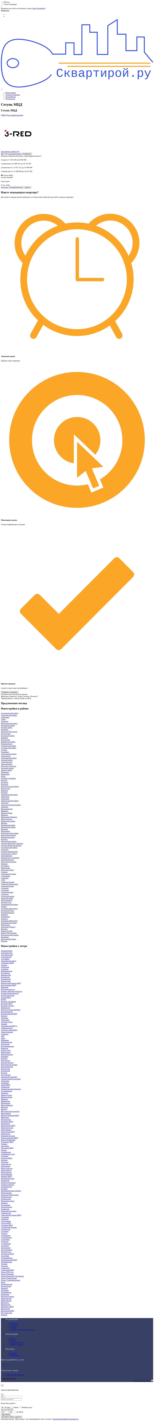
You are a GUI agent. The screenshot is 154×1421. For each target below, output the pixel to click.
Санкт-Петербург (38, 8)
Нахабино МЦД (7, 1122)
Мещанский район (8, 821)
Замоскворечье (6, 764)
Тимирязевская (7, 1258)
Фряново (4, 915)
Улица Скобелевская (9, 1278)
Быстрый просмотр (16, 187)
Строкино (5, 894)
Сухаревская (6, 1244)
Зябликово (5, 772)
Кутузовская (5, 1075)
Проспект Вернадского (10, 1195)
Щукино (4, 929)
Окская (3, 1150)
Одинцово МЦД (7, 1142)
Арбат (3, 719)
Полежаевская (6, 1187)
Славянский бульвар (9, 1227)
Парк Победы (6, 1170)
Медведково (5, 1103)
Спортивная (5, 1235)
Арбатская (5, 967)
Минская (4, 1107)
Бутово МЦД (6, 997)
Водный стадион (7, 1006)
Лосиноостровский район (11, 805)
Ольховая (4, 1156)
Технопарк (5, 1256)
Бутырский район (8, 736)
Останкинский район (9, 848)
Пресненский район (8, 862)
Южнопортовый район (10, 935)
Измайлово (5, 774)
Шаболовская (6, 1301)
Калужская (5, 1044)
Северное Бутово (7, 882)
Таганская (5, 1246)
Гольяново (5, 752)
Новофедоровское (8, 837)
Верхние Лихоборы (8, 1002)
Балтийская (5, 973)
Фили (3, 1282)
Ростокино (5, 866)
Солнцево (5, 888)
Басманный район (8, 725)
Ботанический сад (8, 989)
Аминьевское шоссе (8, 961)
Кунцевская (5, 1071)
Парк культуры (6, 1168)
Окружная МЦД (7, 1148)
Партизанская (6, 1172)
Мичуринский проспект (10, 1111)
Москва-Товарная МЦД (10, 1115)
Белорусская (5, 981)
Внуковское (5, 740)
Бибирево (4, 730)
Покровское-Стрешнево (10, 858)
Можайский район (8, 825)
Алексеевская (6, 957)
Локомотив (5, 1087)
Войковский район (8, 742)
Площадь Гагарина (8, 1183)
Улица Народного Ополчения (12, 1276)
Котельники (5, 1061)
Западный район (7, 768)
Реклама (13, 1328)
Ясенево (4, 941)
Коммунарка (5, 1052)
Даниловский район (8, 754)
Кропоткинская (7, 1067)
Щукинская (5, 1309)
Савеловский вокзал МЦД (11, 1215)
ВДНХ (3, 1000)
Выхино (4, 1016)
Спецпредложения (12, 95)
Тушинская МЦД (7, 1270)
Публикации (10, 99)
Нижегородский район (9, 833)
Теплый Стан (6, 902)
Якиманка (5, 937)
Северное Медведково (9, 884)
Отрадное (4, 850)
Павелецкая (5, 1166)
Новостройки (10, 93)
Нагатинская (6, 1120)
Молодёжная (6, 1113)
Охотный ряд (6, 1164)
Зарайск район (6, 770)
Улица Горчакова (7, 1274)
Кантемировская (7, 1046)
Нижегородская (7, 1128)
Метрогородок (6, 819)
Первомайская (6, 1174)
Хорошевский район (9, 923)
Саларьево (5, 1217)
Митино (4, 823)
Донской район (7, 760)
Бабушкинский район (9, 723)
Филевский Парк (7, 911)
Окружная (5, 1146)
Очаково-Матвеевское (9, 852)
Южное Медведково (8, 933)
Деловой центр (7, 1022)
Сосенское (5, 890)
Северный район (7, 886)
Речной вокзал (6, 1207)
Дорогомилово (6, 762)
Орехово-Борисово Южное (11, 845)
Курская (4, 1073)
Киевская (4, 1048)
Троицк (4, 907)
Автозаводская (6, 953)
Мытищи (4, 829)
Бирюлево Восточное (9, 732)
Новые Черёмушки (8, 1140)
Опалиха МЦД (6, 1158)
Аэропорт (4, 721)
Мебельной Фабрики (9, 817)
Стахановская (6, 1238)
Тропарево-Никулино (9, 909)
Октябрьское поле (8, 1154)
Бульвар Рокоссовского (10, 993)
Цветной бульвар (7, 1296)
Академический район (9, 713)
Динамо (4, 1024)
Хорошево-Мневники (9, 921)
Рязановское (5, 868)
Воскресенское (6, 744)
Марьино (4, 815)
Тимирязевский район (9, 904)
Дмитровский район (9, 758)
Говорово (4, 1018)
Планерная (5, 1181)
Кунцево (4, 793)
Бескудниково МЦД (8, 985)
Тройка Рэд (10, 152)
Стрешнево (5, 1240)
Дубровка (4, 1034)
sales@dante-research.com (14, 1375)
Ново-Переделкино (8, 835)
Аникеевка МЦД (7, 963)
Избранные (14, 1355)
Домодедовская (7, 1032)
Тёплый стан (6, 1252)
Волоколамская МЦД (9, 1014)
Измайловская (6, 1042)
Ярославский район (8, 939)
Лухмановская (6, 1091)
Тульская (4, 1266)
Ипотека (13, 1353)
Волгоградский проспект (10, 1010)
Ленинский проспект (9, 1077)
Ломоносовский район (9, 801)
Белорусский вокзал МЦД (11, 983)
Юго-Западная (6, 1313)
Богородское (5, 734)
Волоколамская (7, 1012)
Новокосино (5, 1134)
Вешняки (4, 738)
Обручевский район (8, 841)
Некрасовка (5, 831)
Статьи (12, 1338)
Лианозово (5, 799)
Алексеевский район (9, 715)
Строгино (4, 1242)
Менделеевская (7, 1105)
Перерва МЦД (6, 1176)
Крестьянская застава (9, 1065)
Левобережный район (9, 795)
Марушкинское (7, 809)
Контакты (13, 1326)
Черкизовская (6, 1299)
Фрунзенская (6, 1286)
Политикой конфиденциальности (65, 1419)
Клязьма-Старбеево (8, 778)
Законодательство (17, 1342)
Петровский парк (7, 1179)
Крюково (4, 791)
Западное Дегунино (8, 766)
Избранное (5, 10)
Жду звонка (6, 1414)
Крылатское (5, 789)
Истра (3, 776)
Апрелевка (5, 717)
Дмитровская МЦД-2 (9, 1026)
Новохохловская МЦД (9, 1138)
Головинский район (8, 748)
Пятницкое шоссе (7, 1201)
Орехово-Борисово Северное (12, 843)
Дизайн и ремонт (16, 1345)
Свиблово (5, 878)
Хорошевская (6, 1292)
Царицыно (5, 1294)
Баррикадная (6, 975)
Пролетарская (6, 1193)
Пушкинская (6, 1199)
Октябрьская (6, 1152)
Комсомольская (7, 1054)
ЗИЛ (2, 1036)
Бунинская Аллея (7, 995)
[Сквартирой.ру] (77, 87)
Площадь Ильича (7, 1185)
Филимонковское (7, 913)
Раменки (4, 864)
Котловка (4, 782)
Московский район (8, 827)
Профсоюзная (6, 1197)
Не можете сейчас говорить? (12, 1417)
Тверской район (7, 898)
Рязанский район (7, 870)
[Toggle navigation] (2, 89)
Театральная (5, 1248)
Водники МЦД (7, 1004)
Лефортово (5, 797)
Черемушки (5, 925)
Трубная (4, 1264)
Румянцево (5, 1209)
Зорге (3, 1038)
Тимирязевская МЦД (9, 1260)
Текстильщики (6, 900)
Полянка (4, 1189)
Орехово (4, 1160)
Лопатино (5, 803)
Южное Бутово (7, 931)
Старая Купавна (7, 892)
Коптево (4, 780)
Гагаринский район (8, 746)
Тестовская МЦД (7, 1254)
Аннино (4, 965)
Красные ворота (7, 1063)
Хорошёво (5, 1290)
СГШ (3, 880)
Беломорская (6, 979)
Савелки (4, 872)
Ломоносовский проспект (11, 1089)
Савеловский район (8, 874)
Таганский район (7, 896)
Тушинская (5, 1268)
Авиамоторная (6, 951)
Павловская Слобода (9, 854)
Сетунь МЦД (6, 1223)
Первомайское (6, 856)
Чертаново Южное (8, 927)
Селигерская (6, 1221)
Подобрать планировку (9, 692)
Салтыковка (5, 876)
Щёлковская (5, 1305)
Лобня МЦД (5, 1085)
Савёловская (6, 1213)
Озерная (4, 1144)
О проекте (14, 1323)
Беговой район (6, 728)
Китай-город (6, 1050)
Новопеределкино (8, 1136)
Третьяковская (6, 1262)
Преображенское (7, 860)
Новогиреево (6, 1130)
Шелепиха (5, 1303)
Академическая (7, 955)
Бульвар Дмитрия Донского (11, 991)
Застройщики (10, 97)
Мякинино (5, 1117)
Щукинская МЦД (7, 1311)
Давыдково (5, 1020)
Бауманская (5, 977)
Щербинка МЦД (7, 1307)
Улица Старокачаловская (10, 1280)
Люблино (4, 807)
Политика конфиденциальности (22, 1330)
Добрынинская (6, 1028)
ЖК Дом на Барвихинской (11, 154)
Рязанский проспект (8, 1211)
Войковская (5, 1008)
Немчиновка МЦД (8, 1126)
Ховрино (4, 919)
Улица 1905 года (7, 1272)
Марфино (4, 811)
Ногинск (4, 839)
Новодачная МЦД (8, 1132)
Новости (13, 1340)
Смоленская (5, 1229)
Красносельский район (10, 787)
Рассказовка (5, 1205)
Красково (4, 784)
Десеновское (6, 756)
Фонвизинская (6, 1284)
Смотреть (4, 187)
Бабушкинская (6, 971)
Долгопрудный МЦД (9, 1030)
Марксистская (6, 1095)
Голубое (4, 750)
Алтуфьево (5, 959)
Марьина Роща (6, 813)
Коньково (4, 1056)
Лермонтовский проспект (11, 1079)
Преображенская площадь (11, 1191)
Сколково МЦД (7, 1225)
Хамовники (5, 917)
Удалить (27, 187)
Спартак (4, 1233)
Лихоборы (5, 1083)
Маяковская (5, 1101)
